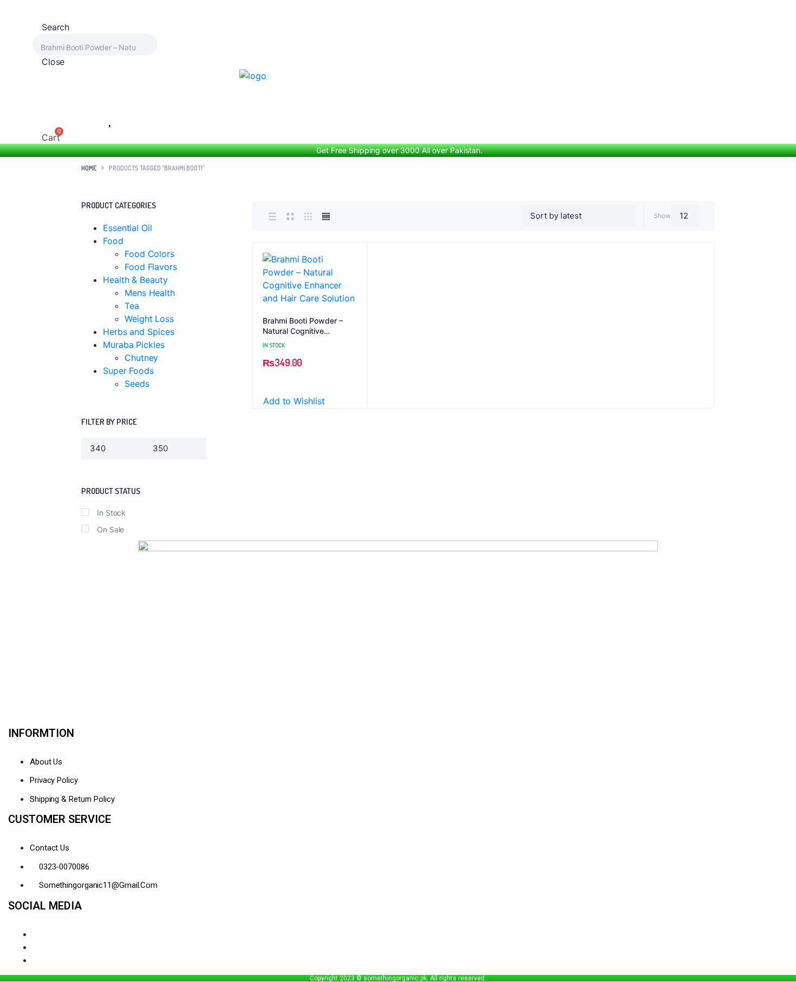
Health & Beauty (135, 279)
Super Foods (128, 370)
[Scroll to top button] (771, 957)
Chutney (141, 357)
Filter (216, 448)
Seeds (137, 383)
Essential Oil (127, 227)
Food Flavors (151, 266)
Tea (132, 305)
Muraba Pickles (134, 344)
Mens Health (150, 292)
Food (113, 240)
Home (88, 168)
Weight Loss (149, 318)
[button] (353, 285)
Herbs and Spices (138, 331)
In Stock (111, 512)
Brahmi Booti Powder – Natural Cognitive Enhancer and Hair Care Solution (305, 326)
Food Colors (149, 253)
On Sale (110, 529)
